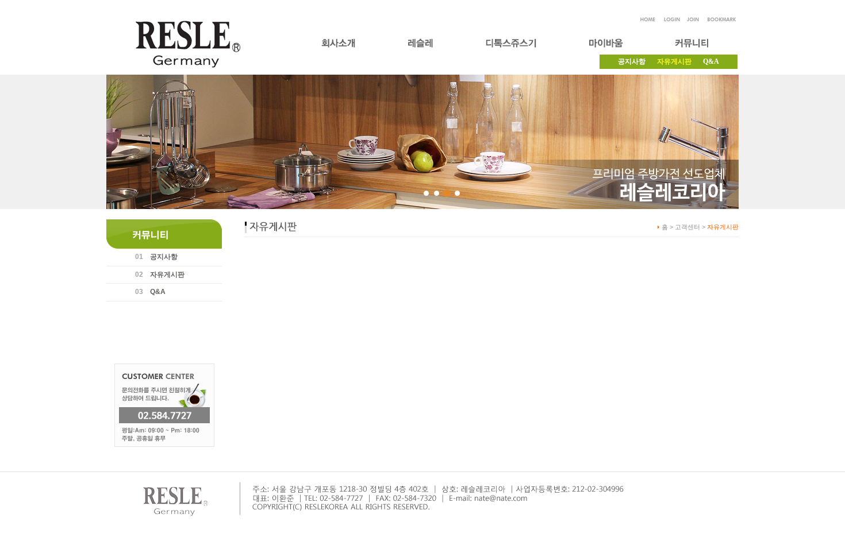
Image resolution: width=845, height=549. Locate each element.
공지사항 (632, 61)
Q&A (711, 61)
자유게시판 (167, 274)
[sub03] (447, 193)
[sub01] (426, 193)
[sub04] (457, 193)
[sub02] (436, 193)
